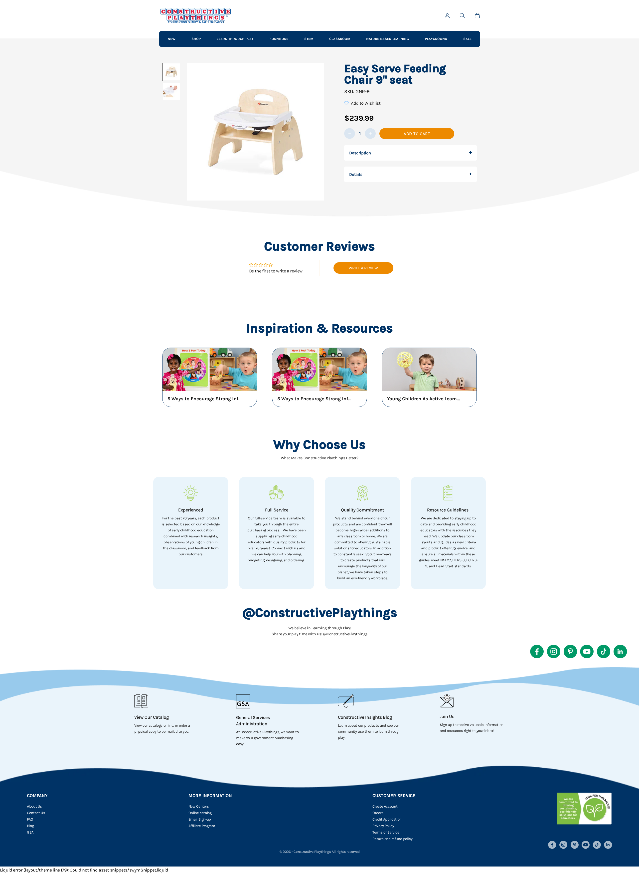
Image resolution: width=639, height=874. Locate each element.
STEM (308, 39)
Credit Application (387, 819)
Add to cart (417, 133)
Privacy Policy (383, 826)
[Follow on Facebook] (537, 652)
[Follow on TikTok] (604, 652)
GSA (30, 832)
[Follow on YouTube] (587, 652)
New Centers (198, 806)
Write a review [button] (363, 267)
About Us (34, 806)
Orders (377, 813)
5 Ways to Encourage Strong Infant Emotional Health (204, 399)
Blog (30, 826)
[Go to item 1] (171, 72)
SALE (467, 39)
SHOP (196, 39)
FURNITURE (279, 39)
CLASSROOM (339, 39)
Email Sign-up (199, 819)
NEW (171, 39)
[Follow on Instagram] (554, 652)
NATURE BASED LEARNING (387, 39)
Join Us (447, 716)
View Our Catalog (151, 717)
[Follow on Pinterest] (570, 652)
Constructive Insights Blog (365, 717)
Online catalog (200, 813)
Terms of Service (385, 832)
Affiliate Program (201, 826)
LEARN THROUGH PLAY (235, 39)
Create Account (384, 806)
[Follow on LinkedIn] (620, 652)
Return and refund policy (392, 839)
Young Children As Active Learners (424, 399)
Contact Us (36, 813)
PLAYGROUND (436, 39)
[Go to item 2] (171, 91)
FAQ (30, 819)
